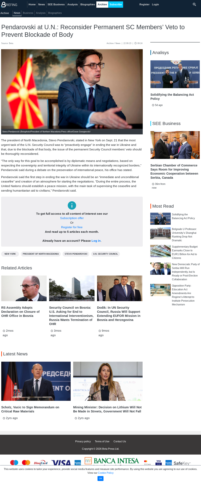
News (41, 4)
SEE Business (56, 4)
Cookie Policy (106, 473)
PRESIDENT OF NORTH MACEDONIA (41, 254)
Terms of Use (102, 441)
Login (155, 4)
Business (28, 13)
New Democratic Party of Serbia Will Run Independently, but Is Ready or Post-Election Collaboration (186, 272)
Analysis (72, 4)
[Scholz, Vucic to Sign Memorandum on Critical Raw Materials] (36, 381)
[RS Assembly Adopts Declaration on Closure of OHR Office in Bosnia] (24, 288)
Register (144, 4)
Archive (102, 4)
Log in (96, 240)
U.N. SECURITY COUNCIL (105, 254)
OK (100, 478)
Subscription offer (72, 218)
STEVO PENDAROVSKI (76, 254)
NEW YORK (10, 254)
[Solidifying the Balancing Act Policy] (175, 74)
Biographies (87, 4)
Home (32, 4)
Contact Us (120, 441)
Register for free (72, 227)
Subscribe (116, 4)
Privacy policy (83, 441)
